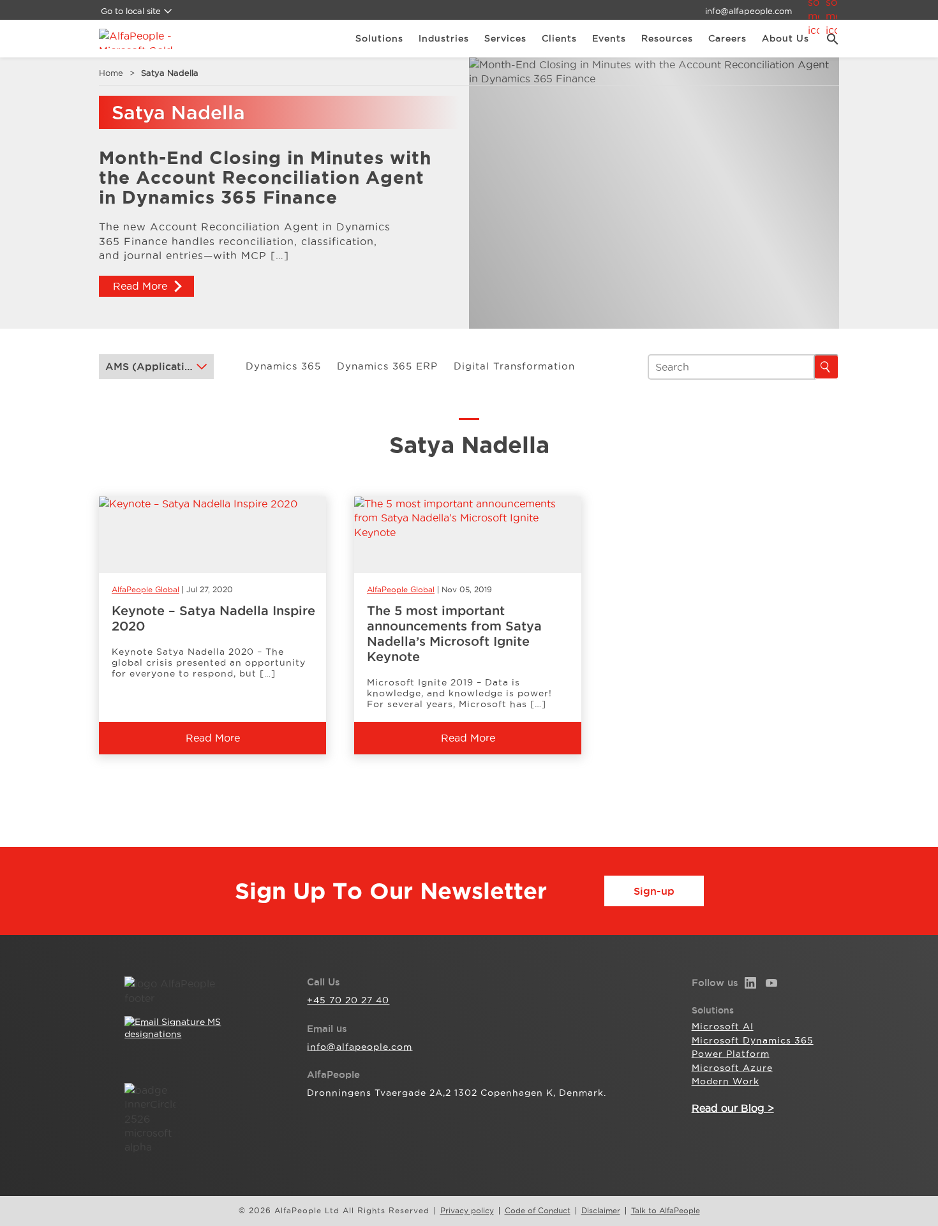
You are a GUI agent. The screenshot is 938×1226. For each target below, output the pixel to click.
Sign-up (654, 891)
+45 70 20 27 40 (348, 1000)
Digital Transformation (514, 366)
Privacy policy (467, 1211)
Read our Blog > (733, 1108)
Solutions (379, 38)
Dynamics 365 (283, 366)
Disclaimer (600, 1211)
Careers (727, 38)
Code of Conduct (537, 1211)
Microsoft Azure (732, 1068)
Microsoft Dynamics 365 (753, 1040)
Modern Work (725, 1081)
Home (111, 72)
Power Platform (731, 1054)
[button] (828, 39)
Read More (140, 286)
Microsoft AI (723, 1026)
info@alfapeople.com (748, 10)
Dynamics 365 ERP (387, 366)
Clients (559, 38)
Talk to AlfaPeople (665, 1211)
